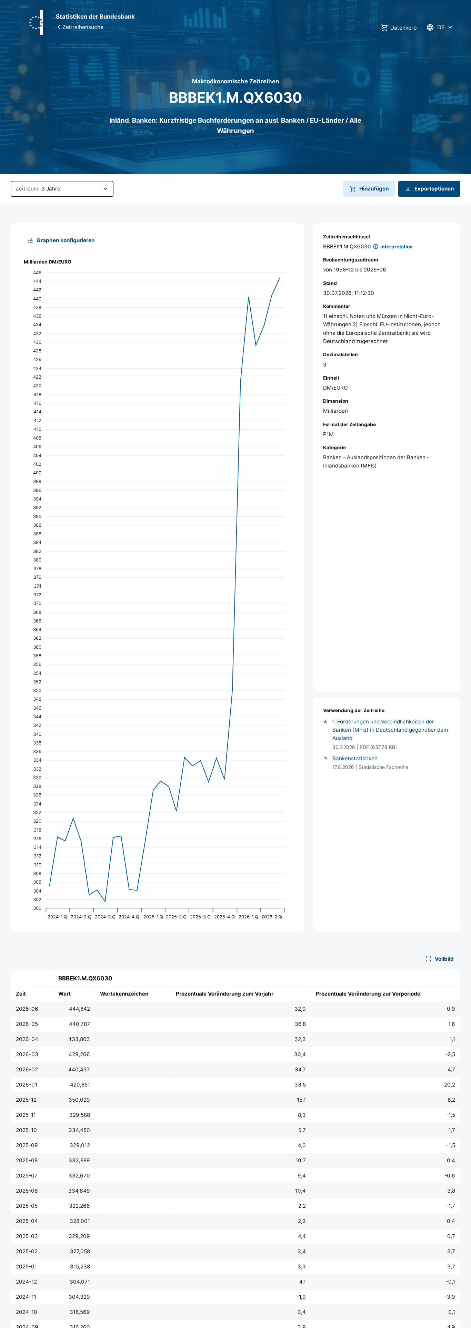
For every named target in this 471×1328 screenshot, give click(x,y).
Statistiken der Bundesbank (95, 16)
